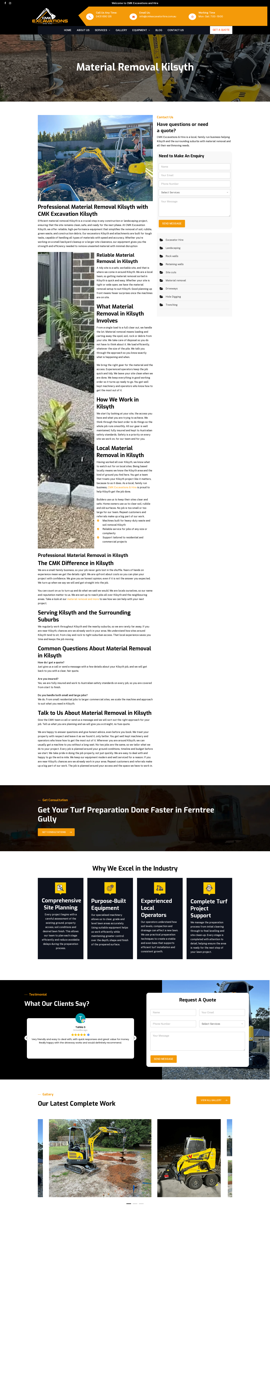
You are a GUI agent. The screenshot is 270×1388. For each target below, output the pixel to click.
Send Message (172, 223)
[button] (56, 832)
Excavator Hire (174, 239)
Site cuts (171, 272)
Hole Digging (173, 296)
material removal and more (83, 599)
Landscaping (173, 248)
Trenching (172, 304)
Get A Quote (221, 29)
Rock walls (172, 256)
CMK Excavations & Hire (122, 487)
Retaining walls (175, 264)
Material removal (176, 280)
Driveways (172, 288)
